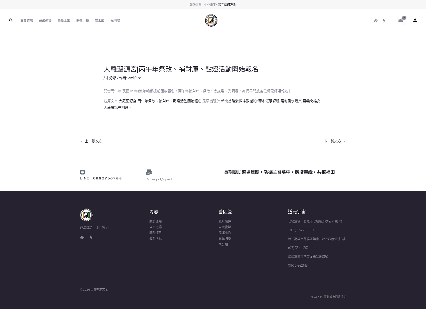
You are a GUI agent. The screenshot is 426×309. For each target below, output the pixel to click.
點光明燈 (225, 238)
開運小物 (82, 20)
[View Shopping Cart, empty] (400, 20)
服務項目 (155, 233)
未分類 (111, 78)
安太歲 (99, 20)
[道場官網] (384, 21)
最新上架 (64, 20)
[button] (11, 20)
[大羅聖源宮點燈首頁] (82, 238)
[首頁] (376, 21)
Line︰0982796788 (101, 178)
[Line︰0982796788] (82, 172)
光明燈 (115, 20)
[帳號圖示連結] (415, 20)
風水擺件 (225, 221)
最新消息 (155, 238)
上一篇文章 (91, 141)
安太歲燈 (225, 227)
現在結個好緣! (227, 4)
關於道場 (26, 20)
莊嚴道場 (45, 20)
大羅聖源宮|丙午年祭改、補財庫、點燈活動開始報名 (160, 101)
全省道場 (155, 227)
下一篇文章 (334, 141)
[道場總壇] (91, 238)
